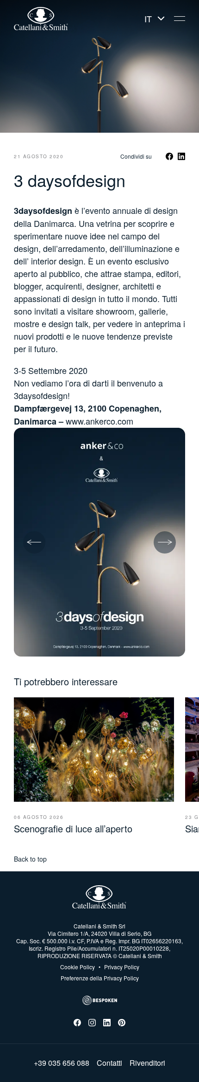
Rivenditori (147, 1063)
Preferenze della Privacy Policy (100, 978)
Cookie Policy (77, 967)
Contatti (109, 1063)
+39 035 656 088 (61, 1063)
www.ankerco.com (99, 421)
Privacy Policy (119, 967)
